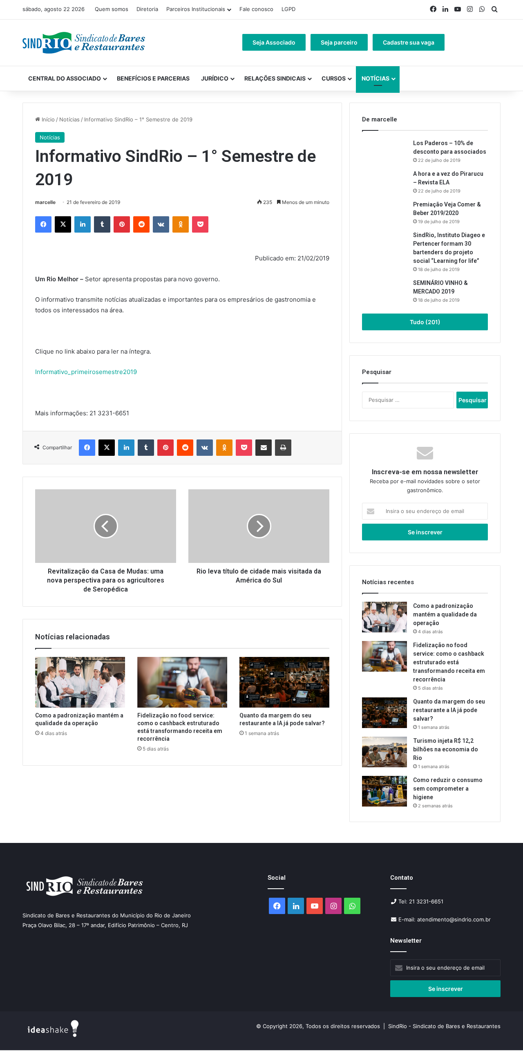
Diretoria (147, 9)
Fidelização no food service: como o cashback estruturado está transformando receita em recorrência (449, 662)
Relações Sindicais (275, 78)
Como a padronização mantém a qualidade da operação (445, 614)
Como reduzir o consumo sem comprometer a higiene (448, 788)
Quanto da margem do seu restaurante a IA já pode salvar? (449, 710)
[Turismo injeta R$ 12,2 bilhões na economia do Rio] (384, 752)
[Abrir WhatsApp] (502, 1030)
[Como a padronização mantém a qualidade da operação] (80, 682)
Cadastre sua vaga (408, 42)
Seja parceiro (339, 42)
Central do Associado (64, 78)
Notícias (375, 78)
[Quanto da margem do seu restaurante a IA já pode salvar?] (284, 682)
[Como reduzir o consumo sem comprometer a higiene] (384, 791)
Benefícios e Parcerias (153, 78)
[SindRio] (83, 43)
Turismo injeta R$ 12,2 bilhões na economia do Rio (445, 749)
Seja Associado (274, 42)
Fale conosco (256, 9)
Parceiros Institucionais (195, 9)
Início (47, 119)
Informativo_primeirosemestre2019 (86, 372)
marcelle (45, 202)
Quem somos (111, 9)
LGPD (288, 9)
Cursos (334, 78)
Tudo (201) (425, 321)
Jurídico (214, 78)
